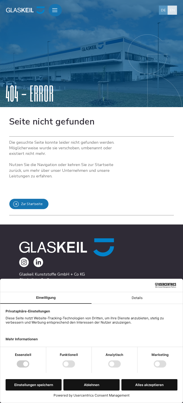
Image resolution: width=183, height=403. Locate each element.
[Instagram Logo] (24, 262)
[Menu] (55, 10)
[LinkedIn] (38, 262)
